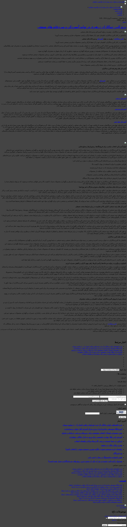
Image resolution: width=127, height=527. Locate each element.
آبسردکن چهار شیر (120, 122)
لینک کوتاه (123, 370)
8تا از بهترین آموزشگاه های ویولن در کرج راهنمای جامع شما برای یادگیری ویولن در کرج (94, 490)
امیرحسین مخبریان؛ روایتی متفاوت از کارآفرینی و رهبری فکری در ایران (98, 487)
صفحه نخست (117, 9)
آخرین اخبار (118, 11)
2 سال (63, 494)
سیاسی (119, 15)
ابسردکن (102, 81)
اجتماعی (106, 516)
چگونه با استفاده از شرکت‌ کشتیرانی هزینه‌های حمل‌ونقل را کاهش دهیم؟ (98, 492)
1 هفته (71, 485)
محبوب (120, 465)
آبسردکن (100, 39)
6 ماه (73, 487)
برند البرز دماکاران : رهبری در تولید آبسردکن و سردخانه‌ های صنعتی (82, 27)
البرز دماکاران (118, 39)
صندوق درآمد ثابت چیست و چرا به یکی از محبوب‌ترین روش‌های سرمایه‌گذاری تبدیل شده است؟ (85, 461)
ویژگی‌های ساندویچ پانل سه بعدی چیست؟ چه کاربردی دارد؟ (102, 498)
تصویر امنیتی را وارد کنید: (108, 413)
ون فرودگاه (117, 453)
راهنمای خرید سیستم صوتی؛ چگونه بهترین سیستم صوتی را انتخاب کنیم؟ (93, 449)
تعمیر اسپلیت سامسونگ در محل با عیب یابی (105, 457)
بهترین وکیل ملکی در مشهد (111, 445)
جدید (124, 465)
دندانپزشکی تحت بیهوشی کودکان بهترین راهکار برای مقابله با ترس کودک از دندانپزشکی (93, 494)
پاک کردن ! (96, 401)
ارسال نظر (104, 401)
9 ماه (88, 489)
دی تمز (114, 520)
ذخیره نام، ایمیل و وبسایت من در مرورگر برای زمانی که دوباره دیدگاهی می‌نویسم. (97, 404)
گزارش (124, 516)
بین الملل (115, 516)
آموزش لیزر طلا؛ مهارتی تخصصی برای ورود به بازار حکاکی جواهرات (99, 352)
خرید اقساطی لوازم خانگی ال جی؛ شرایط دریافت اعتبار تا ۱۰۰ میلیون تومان (97, 346)
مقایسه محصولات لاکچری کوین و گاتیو (109, 502)
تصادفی (115, 465)
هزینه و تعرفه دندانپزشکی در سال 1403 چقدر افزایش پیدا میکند (101, 496)
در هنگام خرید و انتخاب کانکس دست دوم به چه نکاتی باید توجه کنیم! (100, 500)
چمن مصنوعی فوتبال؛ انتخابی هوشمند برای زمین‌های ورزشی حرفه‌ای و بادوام (96, 350)
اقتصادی (119, 13)
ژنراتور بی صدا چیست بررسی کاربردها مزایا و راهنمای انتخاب (102, 354)
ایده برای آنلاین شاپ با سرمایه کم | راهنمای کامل (106, 489)
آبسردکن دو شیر (120, 98)
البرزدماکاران (112, 324)
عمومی (122, 480)
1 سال (63, 490)
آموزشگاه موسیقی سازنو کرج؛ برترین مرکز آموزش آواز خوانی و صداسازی (97, 348)
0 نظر (124, 22)
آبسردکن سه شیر (120, 109)
